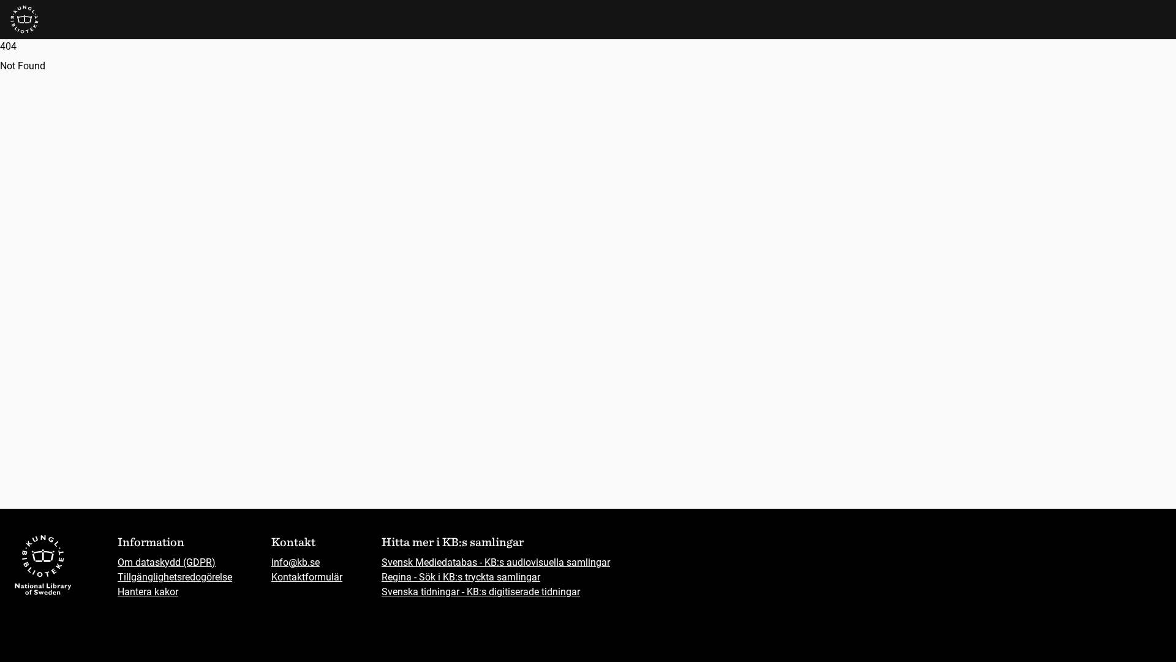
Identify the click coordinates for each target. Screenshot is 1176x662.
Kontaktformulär (306, 577)
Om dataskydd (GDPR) (167, 562)
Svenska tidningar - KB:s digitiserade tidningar (481, 592)
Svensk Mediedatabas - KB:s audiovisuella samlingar (496, 562)
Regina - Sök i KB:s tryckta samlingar (461, 577)
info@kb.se (295, 562)
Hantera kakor (148, 592)
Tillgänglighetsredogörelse (175, 577)
